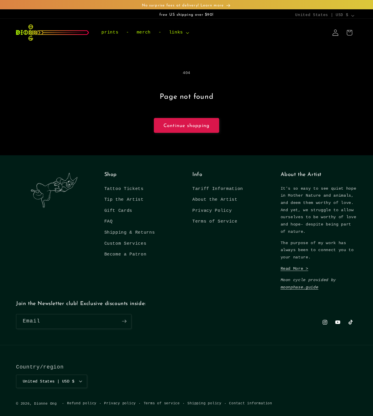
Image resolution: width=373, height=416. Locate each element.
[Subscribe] (124, 321)
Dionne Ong (45, 403)
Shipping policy (204, 403)
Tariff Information (217, 188)
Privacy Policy (212, 210)
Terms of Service (214, 221)
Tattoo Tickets (124, 188)
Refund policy (81, 403)
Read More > (294, 268)
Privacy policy (120, 403)
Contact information (250, 403)
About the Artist (214, 199)
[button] (178, 32)
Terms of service (162, 403)
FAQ (108, 221)
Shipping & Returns (129, 232)
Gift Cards (118, 210)
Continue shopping (186, 126)
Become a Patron (125, 254)
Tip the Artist (124, 199)
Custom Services (125, 243)
